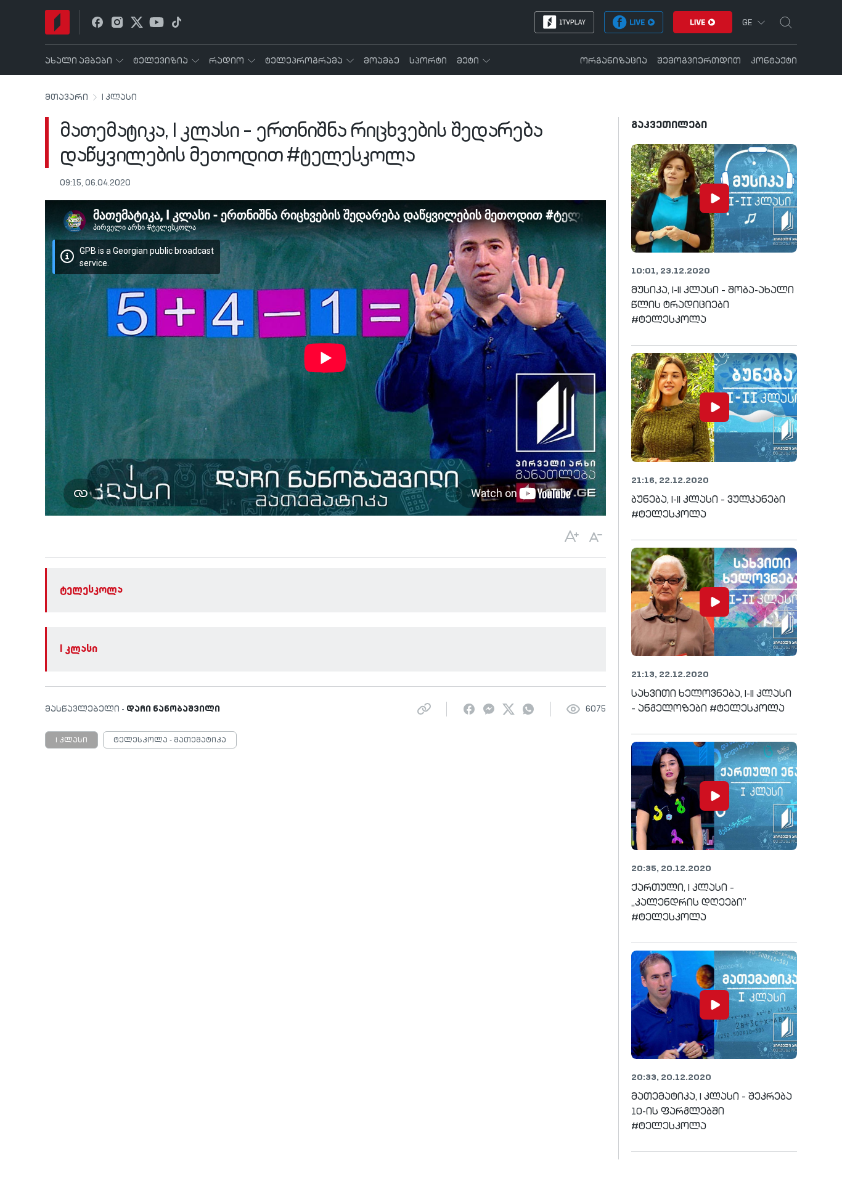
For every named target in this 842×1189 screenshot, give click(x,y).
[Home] (57, 22)
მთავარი (66, 97)
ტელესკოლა (91, 590)
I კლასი (119, 97)
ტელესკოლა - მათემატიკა (169, 740)
